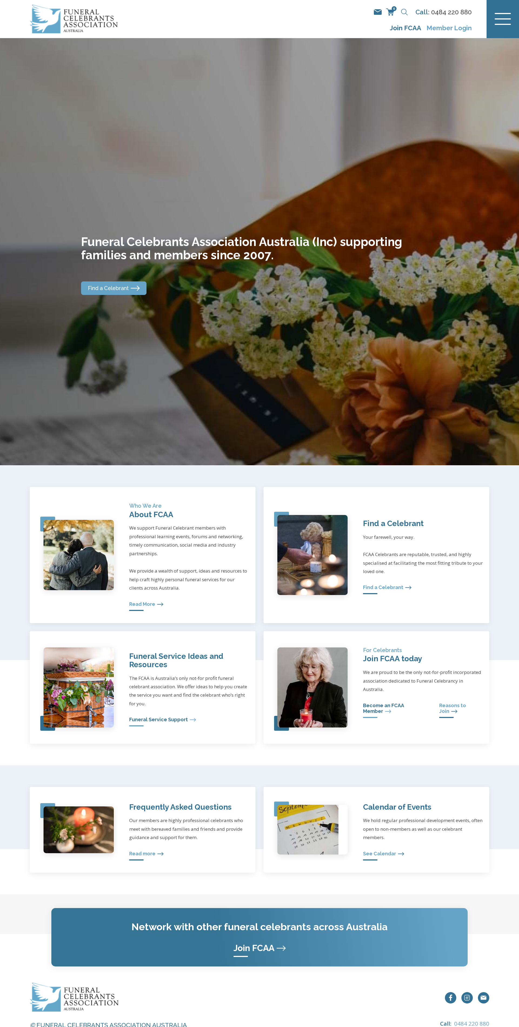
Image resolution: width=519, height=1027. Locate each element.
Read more (142, 853)
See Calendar (379, 853)
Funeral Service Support (158, 719)
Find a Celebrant (108, 288)
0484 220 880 (451, 12)
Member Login (449, 28)
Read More (142, 604)
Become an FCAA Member (383, 708)
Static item (378, 12)
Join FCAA (405, 28)
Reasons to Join (452, 708)
